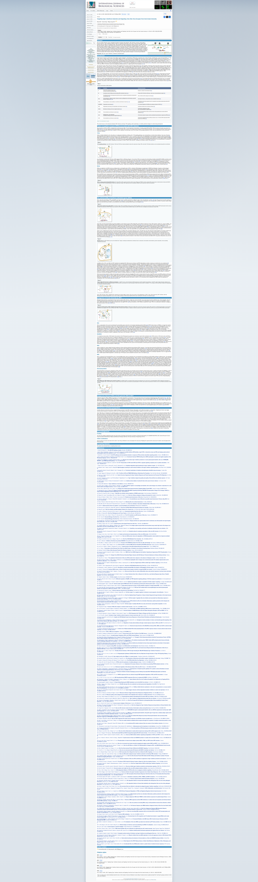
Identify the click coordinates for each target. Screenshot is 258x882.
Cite (128, 14)
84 (141, 201)
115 (148, 328)
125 (118, 343)
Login (107, 10)
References (91, 61)
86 (147, 226)
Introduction (91, 49)
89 (111, 234)
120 (150, 336)
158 (152, 411)
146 (118, 376)
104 (111, 277)
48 (120, 115)
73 (103, 171)
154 (111, 404)
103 (109, 277)
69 (128, 169)
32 (109, 96)
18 (132, 71)
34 (110, 99)
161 (144, 423)
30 (148, 79)
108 (109, 302)
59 (114, 139)
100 (116, 272)
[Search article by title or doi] (94, 43)
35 (112, 99)
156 (163, 404)
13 (143, 63)
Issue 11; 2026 (89, 19)
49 (169, 115)
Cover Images (89, 34)
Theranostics (91, 64)
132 (136, 360)
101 (155, 272)
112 (151, 326)
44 (120, 109)
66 (156, 163)
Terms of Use (153, 879)
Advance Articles (90, 29)
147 (165, 397)
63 (139, 161)
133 (108, 361)
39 (129, 101)
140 (109, 372)
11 (150, 62)
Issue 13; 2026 (89, 14)
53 (101, 129)
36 (160, 98)
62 (157, 160)
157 (121, 405)
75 (147, 175)
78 (163, 178)
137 (116, 364)
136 (152, 363)
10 (149, 62)
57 (108, 138)
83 (122, 200)
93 (168, 263)
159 (105, 420)
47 (142, 112)
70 (146, 169)
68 (100, 169)
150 (165, 398)
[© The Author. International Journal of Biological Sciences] (159, 48)
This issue (124, 14)
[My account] (170, 11)
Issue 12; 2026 (89, 16)
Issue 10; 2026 (89, 21)
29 (111, 79)
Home (88, 10)
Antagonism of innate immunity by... (91, 55)
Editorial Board (90, 31)
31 (115, 91)
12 (142, 63)
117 (140, 330)
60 (137, 139)
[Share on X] (167, 17)
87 (124, 227)
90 (121, 235)
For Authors (93, 10)
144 (107, 375)
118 (118, 331)
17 (104, 71)
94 (101, 266)
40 (112, 104)
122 (143, 338)
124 (106, 341)
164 (124, 426)
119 (134, 332)
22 (158, 73)
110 (147, 325)
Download (110, 37)
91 (110, 236)
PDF (165, 13)
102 (105, 276)
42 (126, 106)
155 (113, 404)
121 (165, 337)
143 (134, 374)
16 (148, 70)
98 (134, 270)
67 (166, 164)
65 (114, 163)
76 (148, 175)
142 (159, 373)
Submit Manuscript (100, 10)
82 (153, 199)
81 (151, 199)
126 (146, 348)
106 (153, 295)
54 (111, 130)
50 (117, 118)
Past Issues (89, 27)
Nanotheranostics (91, 72)
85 (142, 201)
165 (152, 428)
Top (91, 48)
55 (104, 131)
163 (159, 423)
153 (143, 403)
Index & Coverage (90, 36)
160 (98, 423)
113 (126, 327)
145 (100, 376)
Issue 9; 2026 (89, 23)
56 (169, 136)
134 (130, 361)
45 (150, 109)
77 (168, 176)
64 (133, 162)
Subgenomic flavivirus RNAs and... (91, 57)
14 (140, 65)
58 (140, 138)
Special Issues (89, 40)
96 (97, 269)
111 (149, 326)
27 (170, 76)
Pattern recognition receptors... (91, 51)
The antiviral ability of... (91, 53)
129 (111, 358)
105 (115, 278)
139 (141, 371)
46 (117, 112)
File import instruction (116, 37)
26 (119, 76)
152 (129, 400)
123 (132, 340)
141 (164, 372)
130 (136, 358)
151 (157, 399)
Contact (111, 10)
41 (161, 104)
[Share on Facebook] (165, 17)
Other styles (104, 33)
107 (128, 301)
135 (153, 362)
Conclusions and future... (91, 59)
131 (121, 359)
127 (114, 350)
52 (100, 129)
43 (154, 106)
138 (119, 366)
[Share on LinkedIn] (170, 17)
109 (111, 302)
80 (164, 178)
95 (144, 266)
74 (131, 171)
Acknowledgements (91, 60)
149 (163, 398)
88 (161, 228)
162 (149, 423)
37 (127, 101)
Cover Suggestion (90, 38)
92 (111, 236)
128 (157, 357)
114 (121, 328)
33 (152, 95)
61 (151, 140)
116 (108, 329)
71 (107, 170)
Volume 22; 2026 (90, 25)
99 (163, 270)
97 (142, 269)
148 (167, 397)
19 (136, 73)
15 (103, 69)
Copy (100, 33)
